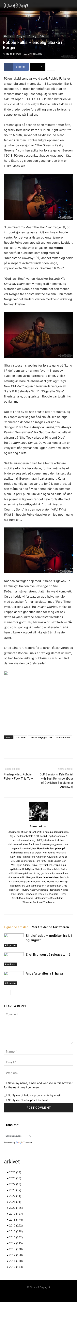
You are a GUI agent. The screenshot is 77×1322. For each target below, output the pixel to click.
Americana (10, 964)
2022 (15, 1196)
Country (32, 36)
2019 (16, 1213)
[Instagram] (30, 908)
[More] (51, 67)
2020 (16, 1208)
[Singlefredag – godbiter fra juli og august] (14, 940)
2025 (15, 1178)
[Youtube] (52, 1295)
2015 (16, 1237)
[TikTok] (38, 1295)
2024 (15, 1184)
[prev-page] (6, 992)
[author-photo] (38, 820)
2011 (16, 1261)
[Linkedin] (38, 908)
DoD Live (20, 737)
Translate (27, 1142)
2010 (16, 1267)
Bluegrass (21, 36)
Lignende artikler (16, 927)
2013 (16, 1249)
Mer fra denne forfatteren (50, 927)
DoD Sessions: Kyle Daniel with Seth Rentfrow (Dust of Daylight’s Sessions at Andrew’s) (56, 781)
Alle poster (8, 36)
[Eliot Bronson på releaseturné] (14, 959)
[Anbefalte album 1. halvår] (14, 978)
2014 (16, 1243)
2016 (16, 1231)
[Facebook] (25, 1295)
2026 (15, 1172)
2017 (16, 1225)
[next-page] (12, 992)
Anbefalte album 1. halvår (45, 973)
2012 (16, 1255)
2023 (15, 1190)
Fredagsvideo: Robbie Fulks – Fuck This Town (19, 776)
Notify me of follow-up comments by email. (34, 1095)
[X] (47, 908)
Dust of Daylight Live (41, 737)
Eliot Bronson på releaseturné (48, 954)
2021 (15, 1202)
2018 (16, 1219)
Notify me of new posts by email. (28, 1100)
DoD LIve (44, 36)
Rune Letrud (13, 53)
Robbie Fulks (63, 737)
